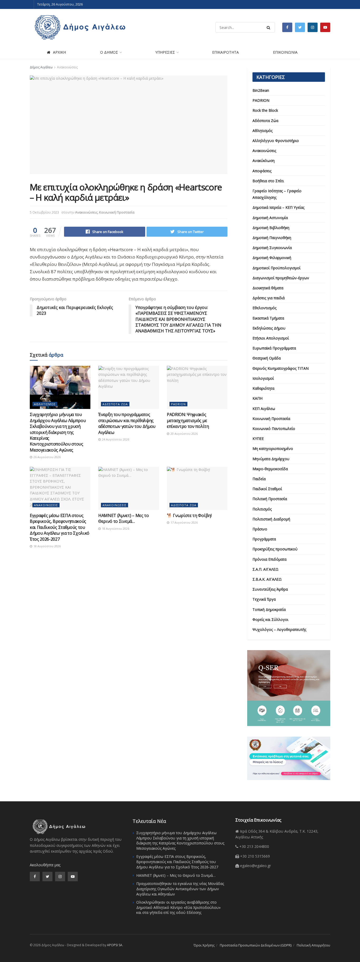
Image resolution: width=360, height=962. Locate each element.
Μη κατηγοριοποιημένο (272, 448)
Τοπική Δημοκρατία (269, 609)
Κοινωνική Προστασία (116, 212)
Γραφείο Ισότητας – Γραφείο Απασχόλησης (276, 194)
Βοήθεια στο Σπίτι (268, 180)
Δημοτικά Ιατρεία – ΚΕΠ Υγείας (278, 207)
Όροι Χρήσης (204, 945)
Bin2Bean (260, 90)
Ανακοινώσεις (67, 67)
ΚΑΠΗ (257, 398)
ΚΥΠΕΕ (258, 438)
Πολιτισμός (262, 509)
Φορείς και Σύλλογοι (270, 619)
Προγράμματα (264, 538)
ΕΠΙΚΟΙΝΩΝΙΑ (285, 52)
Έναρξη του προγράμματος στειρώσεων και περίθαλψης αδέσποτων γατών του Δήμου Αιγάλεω (126, 423)
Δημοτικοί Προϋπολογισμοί (276, 267)
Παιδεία (259, 478)
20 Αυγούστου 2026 (184, 434)
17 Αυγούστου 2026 (184, 522)
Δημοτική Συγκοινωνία (272, 247)
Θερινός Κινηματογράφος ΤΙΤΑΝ (280, 368)
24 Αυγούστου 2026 (115, 439)
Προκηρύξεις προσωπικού (275, 548)
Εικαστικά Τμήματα (268, 318)
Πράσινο (259, 528)
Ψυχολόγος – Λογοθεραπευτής (279, 629)
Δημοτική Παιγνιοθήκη (271, 237)
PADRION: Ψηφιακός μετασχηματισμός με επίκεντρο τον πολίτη (188, 420)
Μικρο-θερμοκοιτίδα (270, 468)
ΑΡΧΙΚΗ (59, 52)
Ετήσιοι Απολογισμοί (270, 338)
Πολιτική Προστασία (269, 498)
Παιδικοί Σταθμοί (267, 488)
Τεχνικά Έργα (264, 599)
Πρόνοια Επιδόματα (269, 559)
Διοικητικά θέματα (267, 287)
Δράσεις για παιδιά (268, 297)
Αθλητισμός (45, 404)
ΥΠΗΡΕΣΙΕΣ (165, 52)
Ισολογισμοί (263, 378)
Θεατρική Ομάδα (266, 358)
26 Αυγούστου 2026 (47, 457)
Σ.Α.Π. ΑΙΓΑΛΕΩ (265, 569)
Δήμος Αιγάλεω (41, 67)
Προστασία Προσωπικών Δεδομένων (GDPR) (255, 945)
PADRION (178, 404)
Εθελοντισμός (264, 307)
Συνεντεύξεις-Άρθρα (270, 589)
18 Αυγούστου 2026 (47, 546)
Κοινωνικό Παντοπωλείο (273, 428)
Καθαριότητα (263, 388)
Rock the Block (265, 110)
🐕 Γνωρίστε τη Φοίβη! (189, 515)
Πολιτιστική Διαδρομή (271, 519)
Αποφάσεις (261, 170)
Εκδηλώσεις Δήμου (268, 328)
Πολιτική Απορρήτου (313, 945)
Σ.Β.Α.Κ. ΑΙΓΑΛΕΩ (267, 579)
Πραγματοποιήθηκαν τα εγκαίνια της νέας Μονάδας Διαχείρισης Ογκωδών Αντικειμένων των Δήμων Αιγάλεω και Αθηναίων (180, 888)
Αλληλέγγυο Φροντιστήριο (275, 140)
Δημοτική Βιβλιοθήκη (270, 227)
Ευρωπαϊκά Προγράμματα (274, 348)
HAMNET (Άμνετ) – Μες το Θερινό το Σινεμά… (123, 518)
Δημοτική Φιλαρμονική (271, 257)
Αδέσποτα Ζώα (115, 404)
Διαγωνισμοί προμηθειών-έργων (280, 277)
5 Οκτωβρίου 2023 (44, 212)
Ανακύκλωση (263, 160)
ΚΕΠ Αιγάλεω (263, 408)
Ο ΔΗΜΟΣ (109, 52)
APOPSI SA (114, 945)
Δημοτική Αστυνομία (270, 217)
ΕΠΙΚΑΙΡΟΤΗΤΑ (225, 52)
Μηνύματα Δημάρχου (270, 458)
